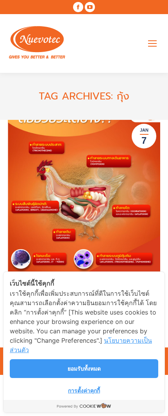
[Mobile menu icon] (152, 43)
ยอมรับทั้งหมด (84, 368)
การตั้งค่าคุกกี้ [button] (84, 390)
